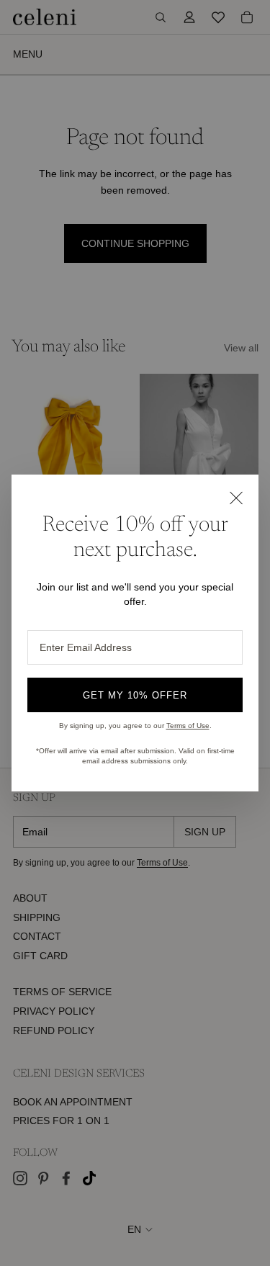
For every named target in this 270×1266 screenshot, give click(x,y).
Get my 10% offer (135, 695)
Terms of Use (188, 725)
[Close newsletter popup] (235, 498)
